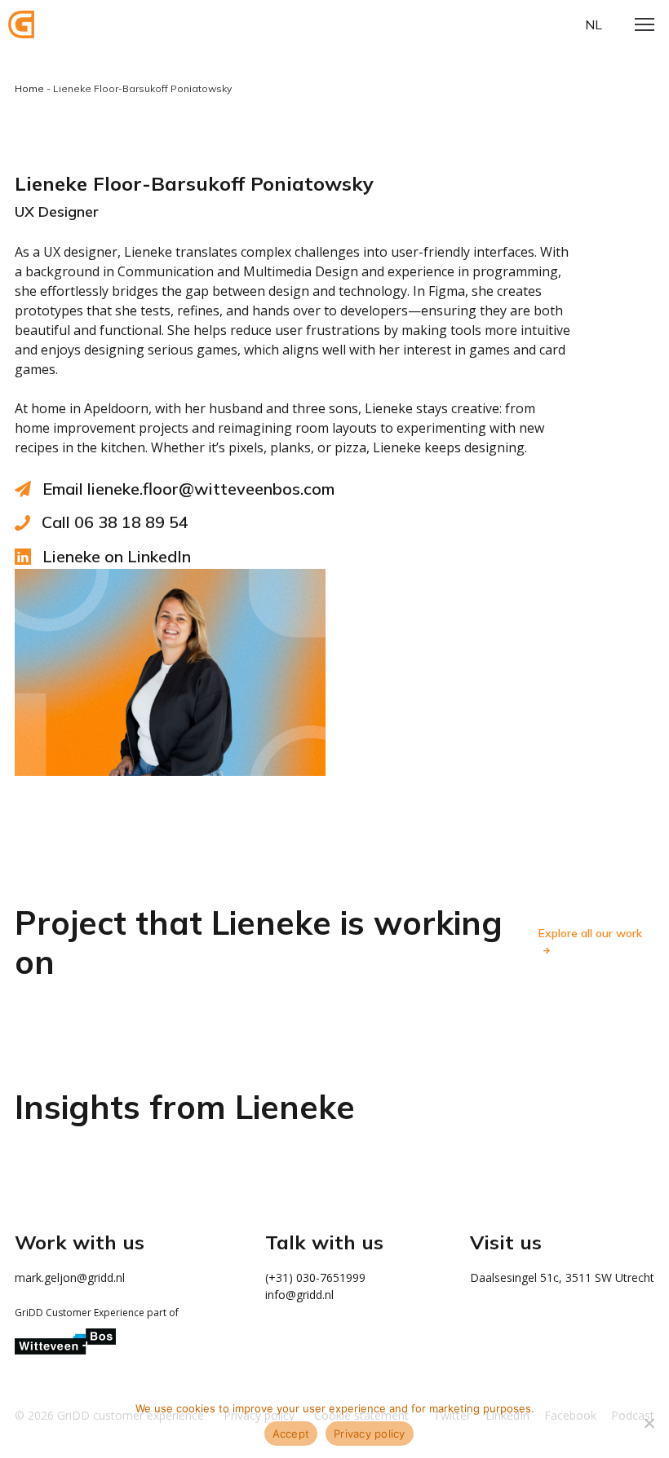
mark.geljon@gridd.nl (70, 1277)
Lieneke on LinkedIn (116, 556)
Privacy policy (369, 1433)
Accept (291, 1433)
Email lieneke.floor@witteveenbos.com (188, 488)
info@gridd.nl (299, 1294)
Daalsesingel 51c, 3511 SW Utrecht (562, 1277)
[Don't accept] (648, 1423)
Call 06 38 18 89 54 (115, 522)
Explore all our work (590, 933)
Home (29, 88)
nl (593, 24)
